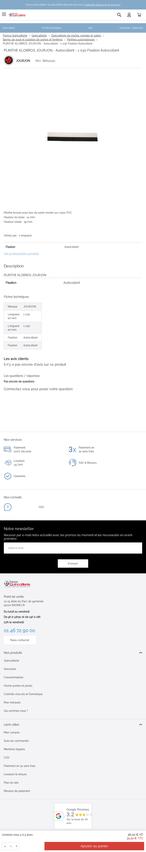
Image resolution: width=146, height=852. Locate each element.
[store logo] (17, 15)
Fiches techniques (51, 28)
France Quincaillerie (15, 35)
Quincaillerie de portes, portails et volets (76, 35)
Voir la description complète (21, 253)
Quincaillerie (39, 35)
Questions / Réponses (131, 28)
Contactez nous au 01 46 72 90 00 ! (102, 4)
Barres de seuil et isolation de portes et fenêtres (33, 39)
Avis (90, 28)
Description (9, 28)
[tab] (73, 653)
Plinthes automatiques (81, 39)
